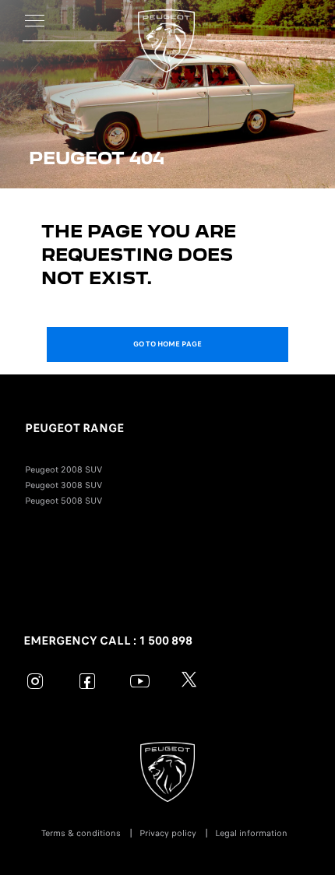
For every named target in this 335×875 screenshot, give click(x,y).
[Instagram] (35, 681)
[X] (192, 681)
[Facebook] (88, 681)
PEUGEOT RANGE (74, 428)
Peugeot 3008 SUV (63, 485)
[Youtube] (140, 681)
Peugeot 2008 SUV (63, 469)
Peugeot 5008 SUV (63, 500)
